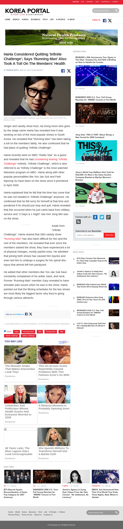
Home (7, 19)
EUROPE (90, 2)
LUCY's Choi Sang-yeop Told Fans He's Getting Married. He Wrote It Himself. (91, 325)
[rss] (78, 221)
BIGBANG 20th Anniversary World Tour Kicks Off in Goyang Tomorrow (92, 285)
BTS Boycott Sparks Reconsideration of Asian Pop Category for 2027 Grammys (15, 493)
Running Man (51, 332)
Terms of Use (27, 515)
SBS (39, 332)
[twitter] (102, 217)
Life (52, 19)
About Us (38, 515)
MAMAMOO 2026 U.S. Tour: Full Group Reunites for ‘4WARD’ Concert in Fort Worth (95, 98)
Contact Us (48, 515)
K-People (60, 19)
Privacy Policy (14, 515)
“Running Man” (13, 238)
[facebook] (95, 217)
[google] (108, 217)
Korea (25, 19)
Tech (45, 19)
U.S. (82, 2)
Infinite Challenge (12, 336)
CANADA (115, 2)
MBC (62, 332)
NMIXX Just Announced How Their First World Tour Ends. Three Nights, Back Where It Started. (105, 493)
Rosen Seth (12, 70)
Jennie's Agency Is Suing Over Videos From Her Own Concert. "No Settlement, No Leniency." (92, 273)
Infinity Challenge (28, 336)
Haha (16, 332)
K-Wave (71, 19)
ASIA (97, 2)
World (16, 19)
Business (35, 19)
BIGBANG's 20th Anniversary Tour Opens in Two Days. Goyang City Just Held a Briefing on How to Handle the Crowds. (95, 60)
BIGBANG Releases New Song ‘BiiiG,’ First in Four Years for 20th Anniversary (91, 299)
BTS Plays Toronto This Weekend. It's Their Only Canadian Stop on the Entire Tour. (92, 260)
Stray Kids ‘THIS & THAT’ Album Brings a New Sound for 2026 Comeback (94, 136)
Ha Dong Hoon (28, 332)
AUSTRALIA (105, 2)
